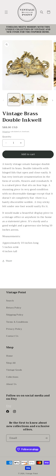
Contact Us (12, 336)
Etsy (8, 406)
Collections (12, 377)
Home (9, 356)
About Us (11, 384)
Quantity (6, 136)
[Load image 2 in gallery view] (28, 99)
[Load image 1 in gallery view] (14, 99)
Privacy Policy (14, 329)
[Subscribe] (46, 438)
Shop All (11, 363)
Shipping (6, 131)
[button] (6, 12)
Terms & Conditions (17, 322)
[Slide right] (52, 100)
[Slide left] (3, 100)
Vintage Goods (14, 370)
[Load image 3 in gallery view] (42, 99)
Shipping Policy (14, 315)
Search (10, 300)
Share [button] (9, 261)
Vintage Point (32, 473)
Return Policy (13, 308)
